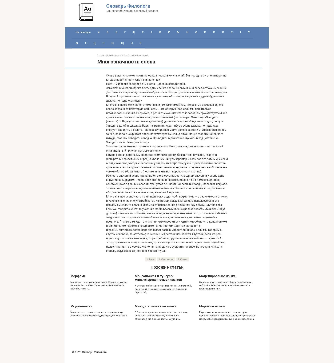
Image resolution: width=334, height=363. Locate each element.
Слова (184, 259)
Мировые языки (212, 306)
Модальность (81, 306)
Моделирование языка (217, 276)
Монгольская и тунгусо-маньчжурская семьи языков (158, 278)
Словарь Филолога (128, 6)
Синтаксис (167, 259)
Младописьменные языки (156, 306)
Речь (152, 259)
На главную (83, 32)
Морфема (78, 276)
